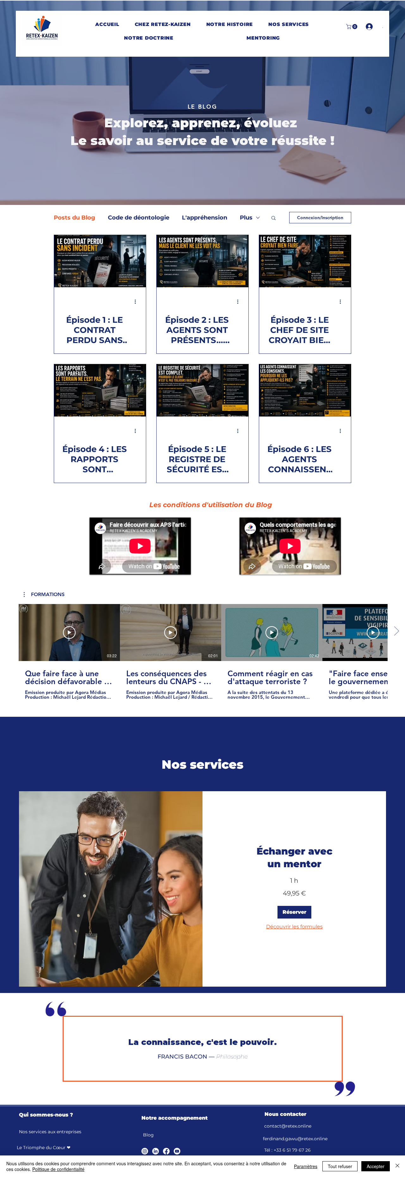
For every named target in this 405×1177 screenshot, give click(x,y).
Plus (246, 217)
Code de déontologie (138, 217)
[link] (294, 857)
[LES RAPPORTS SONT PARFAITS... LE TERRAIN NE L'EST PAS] (100, 390)
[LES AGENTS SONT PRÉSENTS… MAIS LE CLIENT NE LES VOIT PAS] (202, 261)
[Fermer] (397, 1166)
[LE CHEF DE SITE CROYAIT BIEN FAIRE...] (305, 261)
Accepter (375, 1166)
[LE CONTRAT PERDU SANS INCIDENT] (100, 261)
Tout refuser (340, 1166)
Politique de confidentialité (58, 1169)
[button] (162, 24)
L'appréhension (204, 217)
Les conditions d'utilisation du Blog (210, 505)
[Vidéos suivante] (396, 631)
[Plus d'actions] (137, 301)
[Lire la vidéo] (69, 632)
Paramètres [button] (305, 1166)
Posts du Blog (74, 217)
